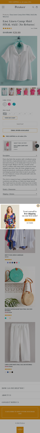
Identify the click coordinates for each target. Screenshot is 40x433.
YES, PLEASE (30, 219)
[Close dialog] (38, 206)
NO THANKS (30, 223)
